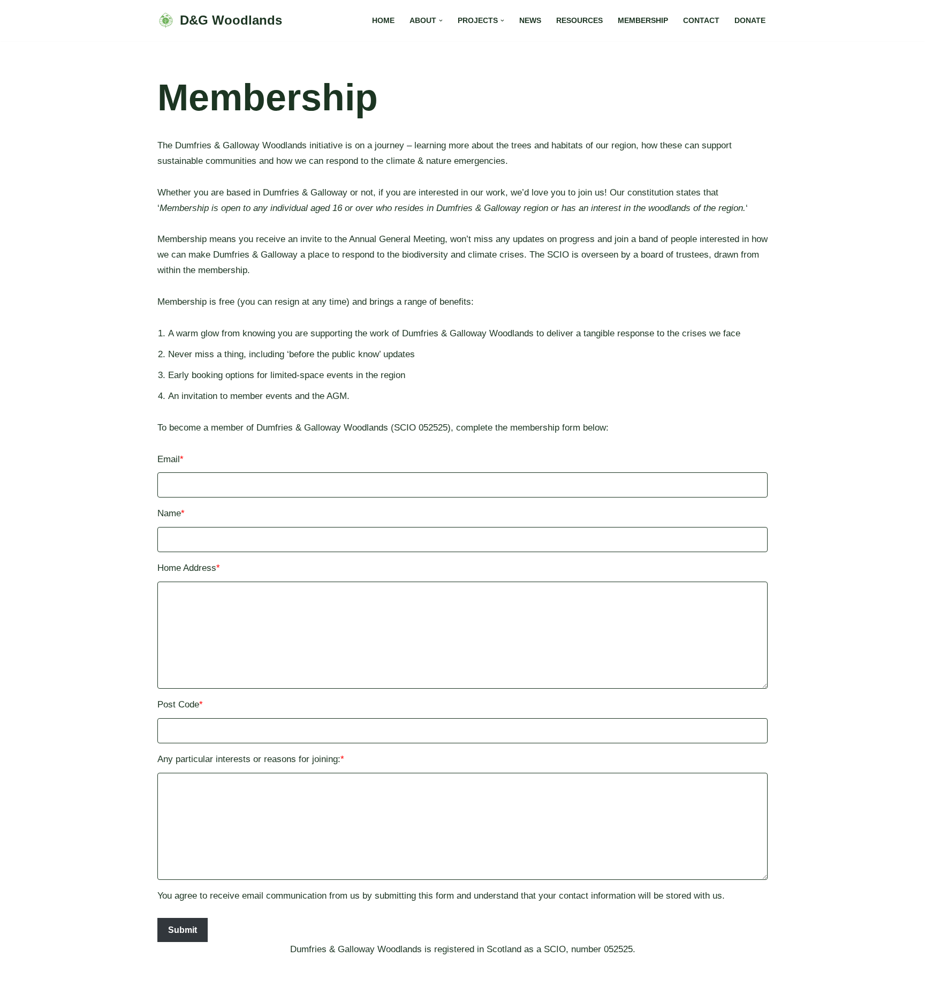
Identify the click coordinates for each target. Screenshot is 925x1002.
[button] (441, 20)
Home (383, 21)
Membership (643, 21)
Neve (167, 987)
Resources (579, 21)
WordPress (258, 987)
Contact (701, 21)
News (530, 21)
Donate (749, 21)
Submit (182, 930)
